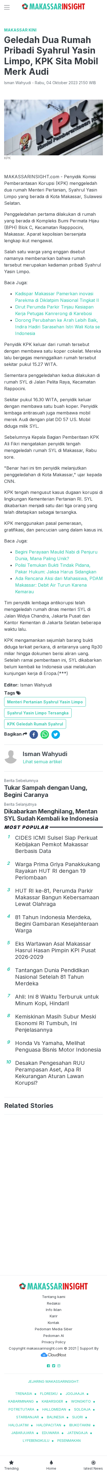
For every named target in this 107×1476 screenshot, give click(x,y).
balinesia (55, 1417)
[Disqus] (53, 1196)
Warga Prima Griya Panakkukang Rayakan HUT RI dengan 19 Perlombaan (57, 871)
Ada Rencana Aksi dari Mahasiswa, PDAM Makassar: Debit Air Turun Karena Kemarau (59, 585)
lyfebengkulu (36, 1440)
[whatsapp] (44, 734)
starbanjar (27, 1417)
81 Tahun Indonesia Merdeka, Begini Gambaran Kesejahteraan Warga (56, 924)
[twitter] (55, 734)
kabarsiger (52, 1401)
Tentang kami (53, 1296)
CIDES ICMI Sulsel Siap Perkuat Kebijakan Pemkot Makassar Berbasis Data (56, 844)
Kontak (53, 1322)
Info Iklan (53, 1309)
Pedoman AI (53, 1335)
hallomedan (54, 1409)
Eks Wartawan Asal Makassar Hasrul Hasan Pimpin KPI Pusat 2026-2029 (55, 950)
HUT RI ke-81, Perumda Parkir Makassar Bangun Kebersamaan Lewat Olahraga (57, 897)
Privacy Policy (54, 1342)
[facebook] (33, 734)
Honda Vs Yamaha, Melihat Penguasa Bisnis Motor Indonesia (58, 1046)
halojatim (19, 1425)
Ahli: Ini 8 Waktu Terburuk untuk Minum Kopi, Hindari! (57, 1000)
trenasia (23, 1393)
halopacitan (48, 1425)
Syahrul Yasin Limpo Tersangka (38, 713)
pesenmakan (69, 1440)
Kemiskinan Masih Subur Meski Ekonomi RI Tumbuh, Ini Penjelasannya (55, 1023)
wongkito (81, 1401)
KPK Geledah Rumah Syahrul (35, 724)
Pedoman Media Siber (53, 1329)
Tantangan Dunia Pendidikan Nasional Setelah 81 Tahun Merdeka (52, 977)
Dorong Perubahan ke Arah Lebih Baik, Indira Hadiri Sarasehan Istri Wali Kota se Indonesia (57, 326)
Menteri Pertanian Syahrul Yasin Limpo (45, 702)
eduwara (50, 1432)
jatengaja (77, 1432)
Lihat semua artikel (42, 761)
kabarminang (21, 1401)
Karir (54, 1316)
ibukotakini (80, 1425)
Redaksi (53, 1303)
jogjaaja (75, 1393)
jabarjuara (22, 1432)
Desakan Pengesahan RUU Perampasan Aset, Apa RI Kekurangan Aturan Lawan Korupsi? (50, 1073)
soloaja (82, 1409)
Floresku (49, 1393)
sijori (77, 1417)
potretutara (21, 1409)
